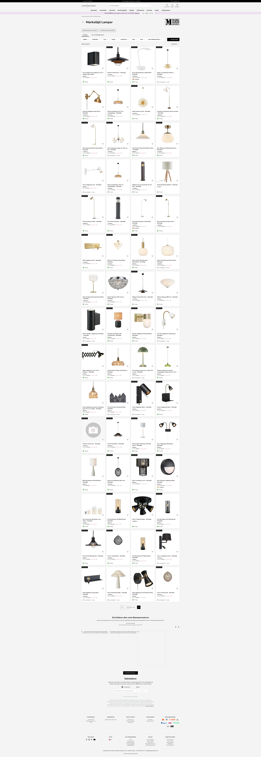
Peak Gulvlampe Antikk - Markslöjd (92, 221)
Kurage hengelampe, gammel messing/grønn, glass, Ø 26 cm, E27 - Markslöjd (167, 371)
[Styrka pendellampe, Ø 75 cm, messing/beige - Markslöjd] (118, 103)
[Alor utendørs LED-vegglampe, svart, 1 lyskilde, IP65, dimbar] (93, 65)
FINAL (147, 13)
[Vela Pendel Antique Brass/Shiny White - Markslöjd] (143, 140)
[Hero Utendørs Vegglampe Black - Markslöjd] (167, 473)
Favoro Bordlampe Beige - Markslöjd (117, 592)
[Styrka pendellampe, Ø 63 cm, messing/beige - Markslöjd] (118, 176)
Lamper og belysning (86, 16)
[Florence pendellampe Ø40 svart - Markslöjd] (118, 473)
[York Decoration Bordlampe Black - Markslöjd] (118, 399)
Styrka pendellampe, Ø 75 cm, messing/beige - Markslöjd (115, 112)
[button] (102, 68)
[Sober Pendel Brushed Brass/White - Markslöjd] (167, 252)
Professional (166, 10)
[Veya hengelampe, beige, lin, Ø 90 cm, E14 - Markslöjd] (118, 140)
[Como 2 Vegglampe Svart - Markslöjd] (167, 548)
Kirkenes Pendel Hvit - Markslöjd (91, 443)
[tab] (86, 39)
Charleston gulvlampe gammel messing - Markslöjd (167, 112)
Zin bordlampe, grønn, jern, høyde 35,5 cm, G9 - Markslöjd (142, 371)
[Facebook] (86, 739)
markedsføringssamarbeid (150, 745)
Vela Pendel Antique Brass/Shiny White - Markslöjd (142, 148)
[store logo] (89, 5)
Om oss (130, 739)
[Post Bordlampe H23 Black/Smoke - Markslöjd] (167, 511)
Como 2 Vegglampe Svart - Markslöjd (167, 556)
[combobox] (130, 5)
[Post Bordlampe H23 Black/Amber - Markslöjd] (143, 548)
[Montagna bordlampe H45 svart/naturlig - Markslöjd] (118, 325)
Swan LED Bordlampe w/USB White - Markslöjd (142, 73)
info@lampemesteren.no (91, 721)
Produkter (85, 34)
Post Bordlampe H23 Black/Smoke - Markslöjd (166, 520)
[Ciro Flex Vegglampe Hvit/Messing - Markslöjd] (167, 325)
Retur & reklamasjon (130, 721)
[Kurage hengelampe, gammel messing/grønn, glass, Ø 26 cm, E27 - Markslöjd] (167, 362)
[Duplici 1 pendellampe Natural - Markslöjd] (167, 65)
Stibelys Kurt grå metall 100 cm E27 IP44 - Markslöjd (142, 185)
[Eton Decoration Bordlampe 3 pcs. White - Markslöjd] (93, 511)
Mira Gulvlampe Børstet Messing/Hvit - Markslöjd (93, 148)
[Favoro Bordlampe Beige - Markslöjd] (118, 584)
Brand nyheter (150, 742)
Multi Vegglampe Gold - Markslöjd (92, 260)
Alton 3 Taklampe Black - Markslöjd (141, 519)
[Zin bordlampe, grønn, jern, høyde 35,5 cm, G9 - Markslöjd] (143, 362)
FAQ (91, 722)
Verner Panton (170, 741)
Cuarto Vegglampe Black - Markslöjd (167, 407)
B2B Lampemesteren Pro (150, 743)
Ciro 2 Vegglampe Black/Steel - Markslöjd (165, 444)
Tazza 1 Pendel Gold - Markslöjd (165, 592)
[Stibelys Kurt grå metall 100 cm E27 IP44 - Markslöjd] (143, 176)
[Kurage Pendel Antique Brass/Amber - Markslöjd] (118, 362)
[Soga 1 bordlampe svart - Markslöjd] (143, 473)
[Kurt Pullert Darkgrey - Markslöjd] (118, 214)
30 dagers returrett (150, 721)
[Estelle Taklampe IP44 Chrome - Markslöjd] (118, 289)
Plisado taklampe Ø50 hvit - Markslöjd (167, 297)
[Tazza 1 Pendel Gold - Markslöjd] (167, 584)
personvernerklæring (150, 705)
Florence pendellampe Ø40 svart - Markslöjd (116, 481)
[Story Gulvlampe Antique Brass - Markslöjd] (167, 214)
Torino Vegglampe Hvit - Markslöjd (92, 184)
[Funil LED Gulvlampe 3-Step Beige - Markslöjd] (143, 214)
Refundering (130, 722)
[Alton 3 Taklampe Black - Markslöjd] (143, 511)
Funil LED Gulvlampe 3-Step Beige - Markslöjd (141, 222)
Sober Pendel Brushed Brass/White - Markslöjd (167, 261)
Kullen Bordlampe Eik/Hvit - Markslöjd (167, 184)
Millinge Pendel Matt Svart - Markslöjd (142, 297)
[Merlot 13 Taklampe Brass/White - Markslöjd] (118, 252)
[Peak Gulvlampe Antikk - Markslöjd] (93, 214)
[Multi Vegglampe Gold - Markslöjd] (93, 252)
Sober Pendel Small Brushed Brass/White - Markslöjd (139, 261)
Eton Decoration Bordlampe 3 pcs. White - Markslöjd (92, 520)
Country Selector (130, 745)
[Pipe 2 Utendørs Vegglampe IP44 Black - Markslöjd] (93, 325)
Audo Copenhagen (170, 739)
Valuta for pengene (170, 742)
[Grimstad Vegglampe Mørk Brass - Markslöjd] (93, 103)
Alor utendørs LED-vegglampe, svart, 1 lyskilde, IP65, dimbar (93, 73)
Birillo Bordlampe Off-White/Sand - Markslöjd (92, 481)
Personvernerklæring (130, 743)
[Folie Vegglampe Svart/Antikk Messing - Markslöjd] (143, 584)
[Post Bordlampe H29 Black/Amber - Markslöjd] (118, 511)
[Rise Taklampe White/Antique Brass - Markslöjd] (167, 140)
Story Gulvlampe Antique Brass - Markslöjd (166, 222)
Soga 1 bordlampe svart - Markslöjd (141, 480)
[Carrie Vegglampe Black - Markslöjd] (143, 399)
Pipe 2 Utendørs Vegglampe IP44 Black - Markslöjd (93, 334)
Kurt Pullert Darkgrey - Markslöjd (116, 221)
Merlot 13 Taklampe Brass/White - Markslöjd (116, 261)
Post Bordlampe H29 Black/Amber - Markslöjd (117, 520)
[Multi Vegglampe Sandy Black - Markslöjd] (93, 584)
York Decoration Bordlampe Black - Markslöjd (116, 407)
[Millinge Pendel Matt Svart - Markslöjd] (143, 289)
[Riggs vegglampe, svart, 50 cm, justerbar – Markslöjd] (93, 362)
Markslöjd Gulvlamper (90, 30)
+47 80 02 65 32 (91, 719)
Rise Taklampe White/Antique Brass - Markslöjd (167, 148)
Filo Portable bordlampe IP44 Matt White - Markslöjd (141, 444)
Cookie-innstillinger (150, 741)
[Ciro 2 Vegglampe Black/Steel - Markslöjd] (167, 435)
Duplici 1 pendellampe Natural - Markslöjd (165, 73)
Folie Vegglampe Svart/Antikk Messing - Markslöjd (143, 593)
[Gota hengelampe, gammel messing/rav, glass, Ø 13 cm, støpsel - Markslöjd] (93, 399)
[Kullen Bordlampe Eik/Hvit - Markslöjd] (167, 176)
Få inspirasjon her (130, 673)
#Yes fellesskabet (150, 739)
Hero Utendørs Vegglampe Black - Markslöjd (166, 481)
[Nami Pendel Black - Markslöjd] (118, 435)
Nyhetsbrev (150, 719)
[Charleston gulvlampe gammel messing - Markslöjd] (167, 103)
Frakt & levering (130, 719)
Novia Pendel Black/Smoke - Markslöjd (93, 556)
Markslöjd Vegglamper (107, 30)
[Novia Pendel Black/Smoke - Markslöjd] (93, 548)
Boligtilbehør (170, 743)
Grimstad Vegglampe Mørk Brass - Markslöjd (92, 112)
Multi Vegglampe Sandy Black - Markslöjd (91, 593)
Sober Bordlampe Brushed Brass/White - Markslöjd (93, 297)
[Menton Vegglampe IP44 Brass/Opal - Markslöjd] (143, 325)
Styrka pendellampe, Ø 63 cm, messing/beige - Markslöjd (115, 185)
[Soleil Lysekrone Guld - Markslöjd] (143, 103)
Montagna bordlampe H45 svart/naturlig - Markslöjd (114, 334)
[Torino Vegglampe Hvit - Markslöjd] (93, 176)
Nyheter (149, 10)
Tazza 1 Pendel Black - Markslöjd (116, 556)
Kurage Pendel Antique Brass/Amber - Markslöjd (117, 371)
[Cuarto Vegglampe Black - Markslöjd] (167, 399)
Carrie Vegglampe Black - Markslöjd (141, 407)
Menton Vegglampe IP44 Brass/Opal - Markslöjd (142, 334)
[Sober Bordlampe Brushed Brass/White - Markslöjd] (93, 289)
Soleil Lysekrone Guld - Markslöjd (141, 111)
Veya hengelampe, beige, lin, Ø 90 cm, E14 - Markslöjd (117, 148)
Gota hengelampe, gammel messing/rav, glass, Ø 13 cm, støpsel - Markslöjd (93, 407)
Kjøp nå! (137, 13)
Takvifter (112, 10)
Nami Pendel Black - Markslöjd (115, 443)
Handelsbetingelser (130, 742)
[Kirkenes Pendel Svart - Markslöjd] (118, 65)
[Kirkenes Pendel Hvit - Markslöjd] (93, 435)
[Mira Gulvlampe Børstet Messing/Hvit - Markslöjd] (93, 140)
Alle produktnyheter (170, 745)
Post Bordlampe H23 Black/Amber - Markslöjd (141, 556)
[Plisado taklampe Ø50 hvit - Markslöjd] (167, 289)
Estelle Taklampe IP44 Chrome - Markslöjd (116, 297)
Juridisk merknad (130, 741)
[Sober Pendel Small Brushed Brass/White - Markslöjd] (143, 252)
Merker (91, 16)
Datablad (137, 79)
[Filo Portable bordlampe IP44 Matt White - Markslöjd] (143, 435)
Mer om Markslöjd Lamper (98, 34)
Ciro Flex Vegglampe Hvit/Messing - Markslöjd (166, 334)
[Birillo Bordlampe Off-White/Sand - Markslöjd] (93, 473)
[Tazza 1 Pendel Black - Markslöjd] (118, 548)
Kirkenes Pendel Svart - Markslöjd (116, 72)
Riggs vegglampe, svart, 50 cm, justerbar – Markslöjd (91, 371)
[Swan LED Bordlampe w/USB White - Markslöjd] (143, 65)
